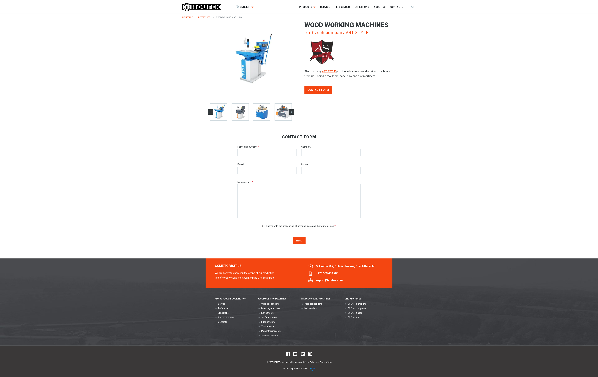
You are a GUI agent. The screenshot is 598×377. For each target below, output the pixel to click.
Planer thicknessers (271, 331)
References (224, 308)
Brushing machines (270, 308)
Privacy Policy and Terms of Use (317, 362)
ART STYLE (329, 71)
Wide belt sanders (270, 304)
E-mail (241, 164)
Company (306, 146)
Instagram (310, 354)
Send (299, 240)
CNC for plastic (355, 313)
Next (291, 112)
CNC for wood (354, 317)
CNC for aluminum (357, 304)
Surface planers (269, 317)
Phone (305, 164)
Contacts (222, 322)
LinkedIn (303, 354)
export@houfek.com (329, 280)
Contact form (318, 89)
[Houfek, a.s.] (201, 7)
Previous (210, 112)
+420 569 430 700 (327, 273)
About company (226, 317)
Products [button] (306, 7)
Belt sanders (267, 313)
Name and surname (248, 146)
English (245, 7)
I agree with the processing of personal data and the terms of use (301, 226)
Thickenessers (268, 326)
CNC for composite (357, 308)
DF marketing (312, 369)
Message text (245, 182)
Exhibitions (223, 313)
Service (221, 304)
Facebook (288, 354)
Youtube (295, 354)
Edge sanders (268, 322)
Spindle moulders (269, 335)
